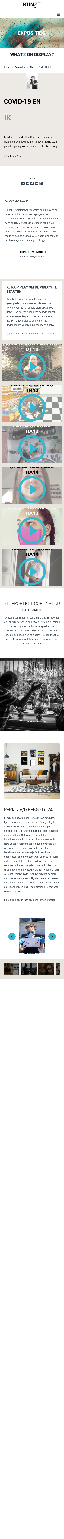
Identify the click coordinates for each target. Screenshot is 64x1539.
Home (7, 67)
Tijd (32, 67)
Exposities (20, 67)
